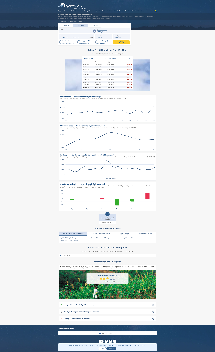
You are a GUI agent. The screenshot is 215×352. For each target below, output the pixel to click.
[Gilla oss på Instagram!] (110, 341)
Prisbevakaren (111, 11)
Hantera (102, 348)
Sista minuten (77, 11)
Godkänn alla (111, 348)
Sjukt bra (120, 11)
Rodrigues (82, 21)
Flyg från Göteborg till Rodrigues (69, 238)
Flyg (59, 11)
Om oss (127, 11)
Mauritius (73, 21)
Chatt (103, 11)
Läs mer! (143, 345)
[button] (75, 36)
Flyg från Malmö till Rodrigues (131, 238)
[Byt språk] (155, 10)
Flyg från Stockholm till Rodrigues (69, 240)
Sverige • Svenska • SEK (109, 333)
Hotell (64, 11)
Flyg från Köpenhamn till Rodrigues (101, 238)
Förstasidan (63, 21)
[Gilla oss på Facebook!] (106, 341)
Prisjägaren (96, 11)
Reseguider (87, 11)
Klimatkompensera (137, 11)
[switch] (94, 31)
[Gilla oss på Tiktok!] (114, 341)
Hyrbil (70, 11)
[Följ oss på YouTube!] (101, 341)
